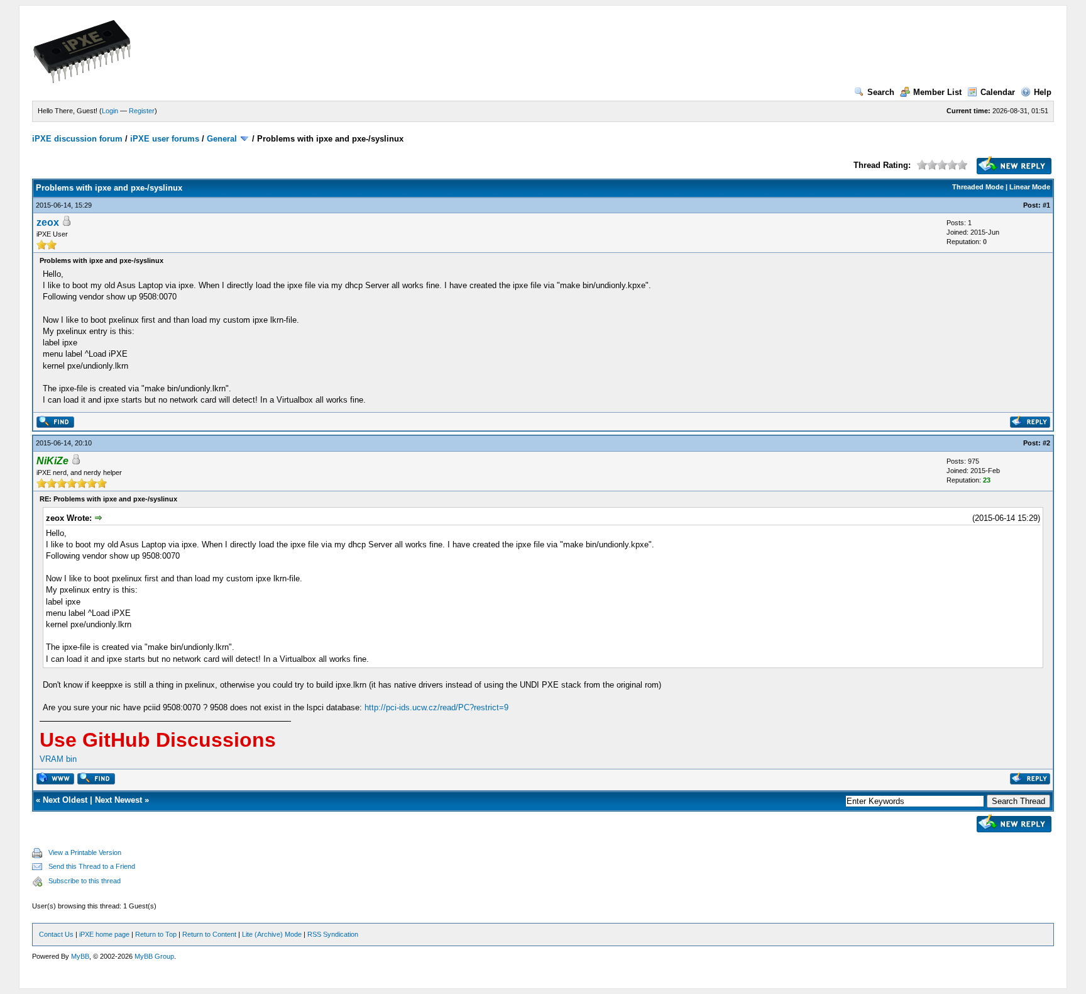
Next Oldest (65, 800)
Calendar (997, 92)
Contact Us (56, 934)
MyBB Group (154, 956)
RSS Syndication (332, 934)
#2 (1046, 443)
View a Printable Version (84, 852)
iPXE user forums (164, 138)
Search (880, 92)
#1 (1046, 205)
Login (110, 110)
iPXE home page (104, 934)
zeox (47, 222)
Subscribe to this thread (84, 881)
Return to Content (209, 934)
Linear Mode (1029, 187)
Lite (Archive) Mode (272, 934)
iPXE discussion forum (77, 138)
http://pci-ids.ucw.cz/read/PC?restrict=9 (436, 707)
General (222, 138)
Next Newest (118, 800)
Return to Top (156, 934)
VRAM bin (58, 759)
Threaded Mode (978, 187)
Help (1042, 92)
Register (142, 110)
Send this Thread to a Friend (91, 866)
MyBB (80, 956)
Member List (937, 92)
